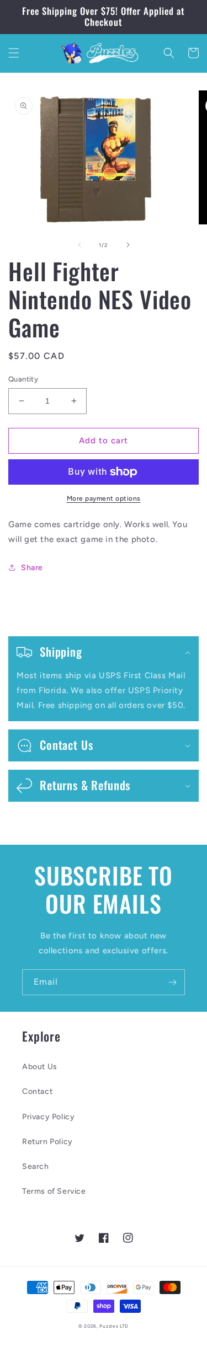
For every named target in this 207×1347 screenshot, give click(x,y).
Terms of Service (54, 1191)
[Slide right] (128, 245)
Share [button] (32, 567)
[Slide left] (79, 245)
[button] (14, 53)
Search (35, 1166)
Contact (37, 1091)
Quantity (23, 379)
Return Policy (47, 1141)
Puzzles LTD (114, 1326)
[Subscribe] (172, 982)
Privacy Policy (48, 1116)
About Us (39, 1066)
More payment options (104, 498)
